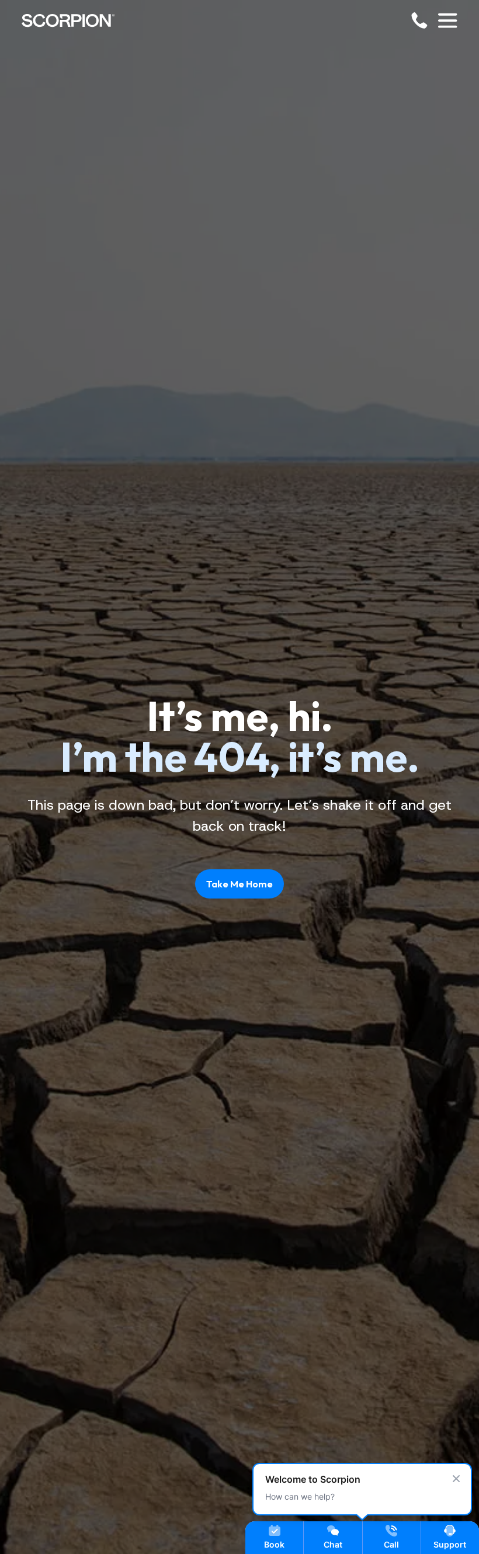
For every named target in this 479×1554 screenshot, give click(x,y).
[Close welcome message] (456, 1479)
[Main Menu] (447, 20)
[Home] (68, 20)
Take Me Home (239, 883)
